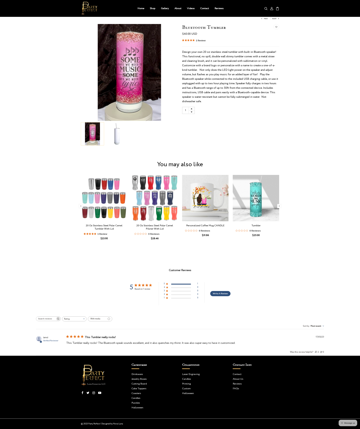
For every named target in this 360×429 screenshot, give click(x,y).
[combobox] (74, 318)
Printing (186, 384)
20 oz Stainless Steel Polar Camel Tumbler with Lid (104, 227)
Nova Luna (118, 423)
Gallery (165, 8)
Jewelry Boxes (139, 379)
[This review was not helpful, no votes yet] (321, 352)
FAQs (236, 388)
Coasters (136, 393)
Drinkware (137, 374)
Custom (186, 388)
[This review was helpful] (316, 352)
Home (141, 8)
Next (274, 19)
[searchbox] (46, 319)
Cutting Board (139, 384)
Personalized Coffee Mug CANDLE (205, 225)
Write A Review (220, 293)
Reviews (219, 8)
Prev (266, 19)
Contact (204, 8)
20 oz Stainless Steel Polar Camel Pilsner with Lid (154, 227)
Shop (152, 8)
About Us (238, 379)
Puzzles (135, 403)
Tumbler (256, 225)
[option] (129, 72)
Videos (191, 8)
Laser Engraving (191, 374)
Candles (135, 398)
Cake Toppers (138, 388)
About (178, 8)
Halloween (137, 407)
